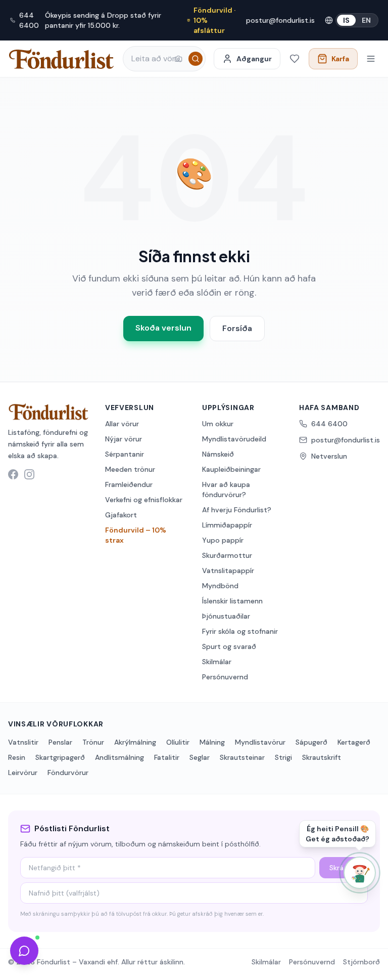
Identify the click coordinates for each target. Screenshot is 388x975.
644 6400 (29, 20)
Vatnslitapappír (228, 570)
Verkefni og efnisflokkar (143, 499)
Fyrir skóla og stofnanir (240, 631)
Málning (212, 742)
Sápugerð (311, 742)
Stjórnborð (361, 961)
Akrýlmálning (135, 742)
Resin (16, 757)
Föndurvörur (67, 772)
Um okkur (217, 423)
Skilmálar (216, 661)
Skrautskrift (321, 757)
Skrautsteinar (242, 757)
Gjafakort (121, 514)
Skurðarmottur (227, 555)
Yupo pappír (223, 540)
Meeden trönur (130, 469)
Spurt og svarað (229, 646)
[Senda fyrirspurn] (24, 951)
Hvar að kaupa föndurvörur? (226, 489)
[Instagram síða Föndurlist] (29, 474)
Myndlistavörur (260, 742)
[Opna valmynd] (371, 59)
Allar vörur (122, 423)
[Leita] (195, 59)
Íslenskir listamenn (232, 600)
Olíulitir (177, 742)
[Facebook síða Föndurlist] (13, 474)
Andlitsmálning (119, 757)
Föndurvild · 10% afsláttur (214, 20)
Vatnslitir (23, 742)
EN (366, 20)
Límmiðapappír (227, 525)
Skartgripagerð (60, 757)
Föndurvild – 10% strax (135, 535)
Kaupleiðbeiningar (231, 469)
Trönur (93, 742)
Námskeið (218, 454)
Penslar (60, 742)
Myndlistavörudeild (234, 438)
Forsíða (237, 328)
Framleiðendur (129, 484)
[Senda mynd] (178, 59)
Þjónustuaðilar (226, 616)
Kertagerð (353, 742)
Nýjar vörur (123, 438)
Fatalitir (166, 757)
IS (346, 20)
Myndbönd (220, 585)
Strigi (283, 757)
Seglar (199, 757)
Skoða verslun (163, 327)
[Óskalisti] (294, 59)
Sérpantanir (124, 454)
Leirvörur (22, 772)
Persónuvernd (225, 676)
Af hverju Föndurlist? (236, 509)
